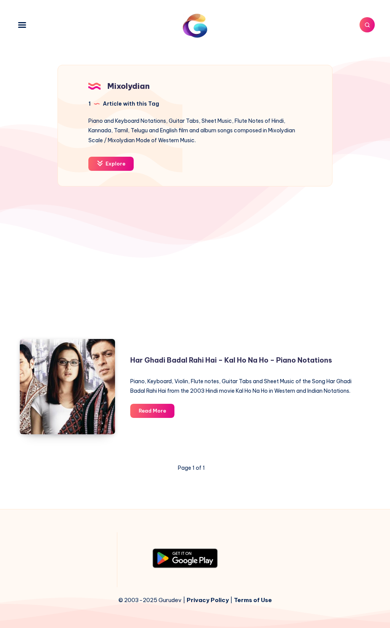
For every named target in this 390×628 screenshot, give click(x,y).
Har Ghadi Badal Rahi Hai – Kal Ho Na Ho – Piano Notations (231, 360)
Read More (156, 412)
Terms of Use (253, 600)
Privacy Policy (208, 600)
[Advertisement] (195, 266)
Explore (114, 164)
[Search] (367, 24)
